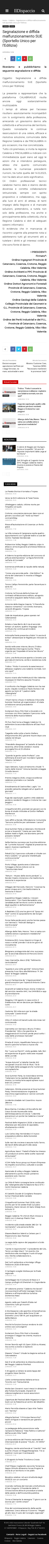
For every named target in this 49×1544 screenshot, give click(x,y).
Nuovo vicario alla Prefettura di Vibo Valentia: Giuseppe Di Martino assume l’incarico (25, 679)
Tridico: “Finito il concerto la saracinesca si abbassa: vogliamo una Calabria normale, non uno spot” (25, 668)
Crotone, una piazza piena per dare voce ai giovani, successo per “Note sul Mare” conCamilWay (24, 515)
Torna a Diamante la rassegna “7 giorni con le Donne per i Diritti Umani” (25, 1500)
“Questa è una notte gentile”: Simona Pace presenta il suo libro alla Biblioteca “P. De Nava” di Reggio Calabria (24, 971)
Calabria (12, 20)
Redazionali (9, 440)
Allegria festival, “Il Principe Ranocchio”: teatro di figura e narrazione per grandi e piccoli (23, 1419)
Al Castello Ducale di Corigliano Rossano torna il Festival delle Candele (23, 1195)
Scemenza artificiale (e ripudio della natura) (24, 567)
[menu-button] (7, 10)
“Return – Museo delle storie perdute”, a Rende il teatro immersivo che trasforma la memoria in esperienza (24, 878)
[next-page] (8, 432)
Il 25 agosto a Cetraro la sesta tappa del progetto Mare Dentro (23, 1372)
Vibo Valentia (17, 1541)
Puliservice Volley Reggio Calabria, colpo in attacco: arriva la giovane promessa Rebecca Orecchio (25, 546)
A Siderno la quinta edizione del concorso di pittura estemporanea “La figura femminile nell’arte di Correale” (25, 557)
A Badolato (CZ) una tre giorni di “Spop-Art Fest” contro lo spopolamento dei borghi (24, 912)
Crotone (7, 1541)
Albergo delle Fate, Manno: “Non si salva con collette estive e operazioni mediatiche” (32, 421)
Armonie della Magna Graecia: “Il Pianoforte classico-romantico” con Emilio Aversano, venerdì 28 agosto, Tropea (24, 606)
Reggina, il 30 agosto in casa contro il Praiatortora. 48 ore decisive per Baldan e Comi (23, 1002)
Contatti (10, 1534)
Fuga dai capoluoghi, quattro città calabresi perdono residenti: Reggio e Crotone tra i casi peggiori (25, 800)
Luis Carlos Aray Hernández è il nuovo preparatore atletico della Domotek (22, 1135)
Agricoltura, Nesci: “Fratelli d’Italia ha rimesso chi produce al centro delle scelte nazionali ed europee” (25, 1153)
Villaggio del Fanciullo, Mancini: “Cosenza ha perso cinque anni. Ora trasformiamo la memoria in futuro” (25, 889)
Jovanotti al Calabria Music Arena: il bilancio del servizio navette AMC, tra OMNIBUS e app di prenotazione (25, 991)
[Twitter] (18, 58)
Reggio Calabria (20, 1538)
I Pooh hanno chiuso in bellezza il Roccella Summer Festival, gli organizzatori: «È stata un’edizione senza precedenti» (24, 702)
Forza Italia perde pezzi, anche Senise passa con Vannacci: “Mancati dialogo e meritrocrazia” (25, 922)
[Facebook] (12, 58)
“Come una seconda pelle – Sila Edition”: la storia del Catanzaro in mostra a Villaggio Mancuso (24, 575)
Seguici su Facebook (37, 1534)
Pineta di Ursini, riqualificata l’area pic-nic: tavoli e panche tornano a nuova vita (24, 1043)
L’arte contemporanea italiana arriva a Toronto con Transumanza (22, 1381)
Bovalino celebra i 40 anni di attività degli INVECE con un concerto (23, 1478)
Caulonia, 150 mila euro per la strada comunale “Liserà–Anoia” (21, 1012)
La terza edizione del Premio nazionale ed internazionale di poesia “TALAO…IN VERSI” (25, 1440)
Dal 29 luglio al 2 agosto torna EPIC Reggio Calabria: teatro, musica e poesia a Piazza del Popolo (30, 464)
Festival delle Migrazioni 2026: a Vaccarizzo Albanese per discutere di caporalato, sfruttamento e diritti (24, 1124)
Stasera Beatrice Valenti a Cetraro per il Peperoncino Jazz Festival (22, 1234)
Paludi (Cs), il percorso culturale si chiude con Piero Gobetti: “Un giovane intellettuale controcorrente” (25, 855)
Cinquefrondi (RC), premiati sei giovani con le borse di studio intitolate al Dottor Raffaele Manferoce (25, 811)
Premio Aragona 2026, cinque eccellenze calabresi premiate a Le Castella (23, 779)
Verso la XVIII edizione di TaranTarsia (22, 498)
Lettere (12, 26)
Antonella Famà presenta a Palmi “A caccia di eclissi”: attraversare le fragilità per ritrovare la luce (25, 637)
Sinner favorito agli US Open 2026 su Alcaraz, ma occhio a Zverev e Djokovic (25, 1345)
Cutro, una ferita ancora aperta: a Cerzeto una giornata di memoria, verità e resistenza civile (25, 659)
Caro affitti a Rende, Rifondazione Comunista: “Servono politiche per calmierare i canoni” (25, 821)
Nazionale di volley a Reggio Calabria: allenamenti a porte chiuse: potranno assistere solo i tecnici (22, 1173)
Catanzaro (31, 1538)
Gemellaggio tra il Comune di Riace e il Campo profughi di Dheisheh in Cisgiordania (25, 1281)
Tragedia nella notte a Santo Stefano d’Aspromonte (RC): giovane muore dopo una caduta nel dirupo (25, 735)
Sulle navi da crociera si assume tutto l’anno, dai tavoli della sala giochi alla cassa (25, 1143)
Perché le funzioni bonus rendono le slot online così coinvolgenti (23, 1325)
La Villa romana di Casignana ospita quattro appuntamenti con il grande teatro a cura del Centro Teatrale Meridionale (25, 535)
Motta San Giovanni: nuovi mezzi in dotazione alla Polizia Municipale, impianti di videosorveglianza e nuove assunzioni (25, 1390)
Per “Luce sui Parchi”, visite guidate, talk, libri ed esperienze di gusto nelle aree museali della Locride (25, 1053)
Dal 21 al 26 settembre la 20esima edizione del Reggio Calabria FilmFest (24, 1363)
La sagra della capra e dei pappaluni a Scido (24, 1242)
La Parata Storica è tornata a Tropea (21, 491)
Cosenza (40, 1538)
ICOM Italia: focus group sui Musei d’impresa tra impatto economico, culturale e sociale (25, 1163)
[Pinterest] (24, 58)
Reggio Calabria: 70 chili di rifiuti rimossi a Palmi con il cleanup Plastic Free (24, 1217)
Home (5, 20)
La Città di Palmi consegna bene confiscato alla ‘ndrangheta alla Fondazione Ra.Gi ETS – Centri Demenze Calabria (25, 1184)
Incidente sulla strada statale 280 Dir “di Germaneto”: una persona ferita (23, 1226)
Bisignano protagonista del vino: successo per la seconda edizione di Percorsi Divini (24, 952)
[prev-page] (4, 432)
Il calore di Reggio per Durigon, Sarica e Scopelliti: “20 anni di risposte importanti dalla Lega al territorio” (31, 450)
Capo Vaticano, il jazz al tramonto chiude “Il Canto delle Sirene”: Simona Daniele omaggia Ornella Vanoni (25, 769)
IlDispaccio (8, 1538)
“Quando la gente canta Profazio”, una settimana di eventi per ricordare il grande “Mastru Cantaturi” (24, 757)
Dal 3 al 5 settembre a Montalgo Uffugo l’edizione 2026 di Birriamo (23, 1263)
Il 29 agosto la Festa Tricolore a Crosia (22, 1459)
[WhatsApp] (30, 58)
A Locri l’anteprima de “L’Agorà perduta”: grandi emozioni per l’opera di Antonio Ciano (25, 981)
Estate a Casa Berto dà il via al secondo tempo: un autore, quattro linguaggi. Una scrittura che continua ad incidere (23, 626)
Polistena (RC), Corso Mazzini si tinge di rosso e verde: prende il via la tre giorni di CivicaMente (23, 942)
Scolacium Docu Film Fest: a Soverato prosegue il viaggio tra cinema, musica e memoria (23, 1335)
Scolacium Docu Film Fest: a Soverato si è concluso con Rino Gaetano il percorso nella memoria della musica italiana (25, 713)
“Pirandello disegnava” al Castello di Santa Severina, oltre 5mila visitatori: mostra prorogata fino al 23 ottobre (24, 746)
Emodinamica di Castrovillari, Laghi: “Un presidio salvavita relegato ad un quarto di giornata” (24, 788)
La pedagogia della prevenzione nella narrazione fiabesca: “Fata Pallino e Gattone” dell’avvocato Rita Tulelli (25, 1430)
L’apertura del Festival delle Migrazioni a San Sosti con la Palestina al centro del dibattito (25, 1401)
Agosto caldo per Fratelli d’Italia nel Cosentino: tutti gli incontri (21, 1303)
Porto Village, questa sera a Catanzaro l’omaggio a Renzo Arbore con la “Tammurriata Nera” (22, 866)
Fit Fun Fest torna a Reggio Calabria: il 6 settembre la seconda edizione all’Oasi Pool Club (25, 724)
